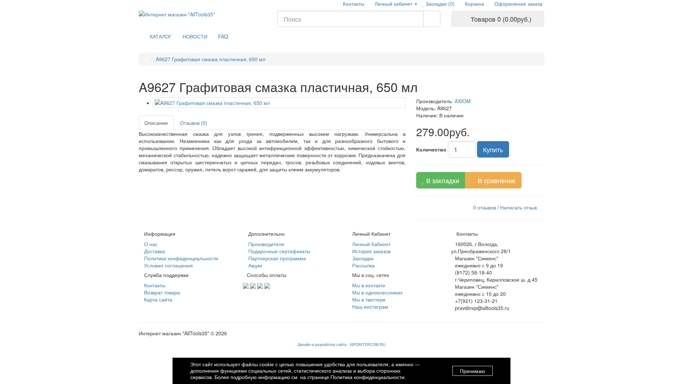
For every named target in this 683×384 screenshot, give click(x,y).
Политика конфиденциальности (180, 258)
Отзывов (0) (193, 122)
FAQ (223, 36)
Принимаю (472, 371)
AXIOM (463, 101)
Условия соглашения (168, 265)
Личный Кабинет (371, 243)
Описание (156, 122)
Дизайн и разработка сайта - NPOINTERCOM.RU (342, 344)
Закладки (362, 258)
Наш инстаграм (369, 306)
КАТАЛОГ (161, 36)
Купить (493, 149)
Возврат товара (161, 292)
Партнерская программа (276, 258)
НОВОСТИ (194, 36)
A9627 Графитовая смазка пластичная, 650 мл (210, 59)
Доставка (154, 251)
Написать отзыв (518, 206)
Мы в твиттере (368, 299)
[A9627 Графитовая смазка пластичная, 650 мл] (279, 102)
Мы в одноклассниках (377, 292)
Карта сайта (157, 299)
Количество (431, 149)
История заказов (371, 251)
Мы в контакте (368, 285)
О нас (150, 243)
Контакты (353, 3)
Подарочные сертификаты (278, 251)
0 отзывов (484, 206)
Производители (265, 243)
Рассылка (363, 265)
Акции (254, 265)
